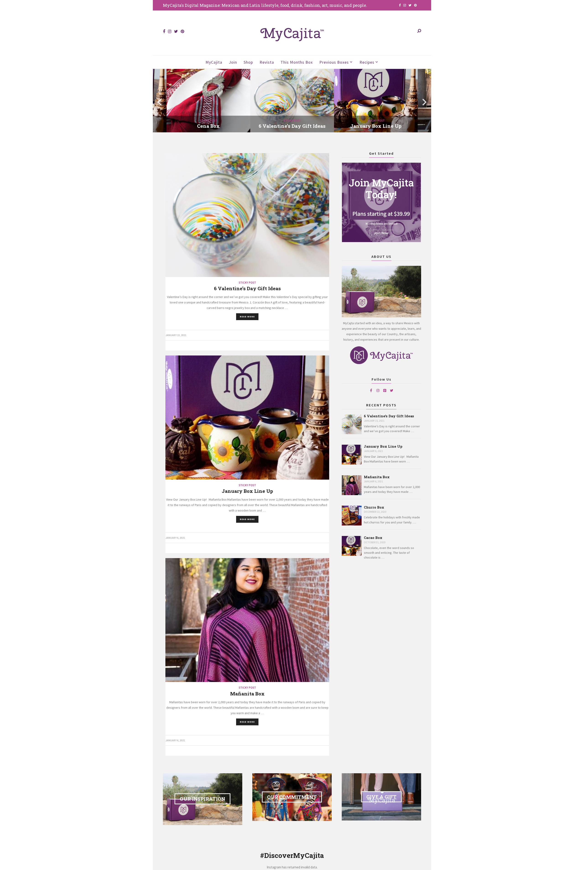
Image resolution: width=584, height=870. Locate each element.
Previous (160, 102)
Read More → (233, 133)
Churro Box (374, 507)
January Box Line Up (383, 446)
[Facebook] (371, 390)
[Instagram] (378, 390)
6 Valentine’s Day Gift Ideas (389, 416)
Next (424, 102)
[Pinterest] (384, 390)
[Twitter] (391, 390)
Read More (247, 316)
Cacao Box (373, 538)
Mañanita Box (377, 477)
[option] (292, 102)
